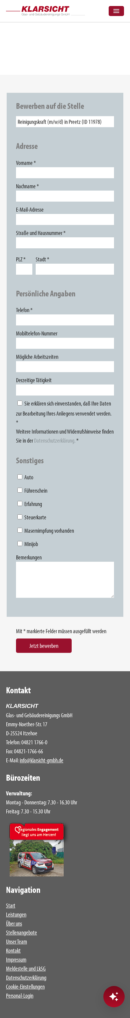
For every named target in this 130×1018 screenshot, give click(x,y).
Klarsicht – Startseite (45, 11)
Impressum (16, 959)
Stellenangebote (21, 932)
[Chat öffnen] (114, 996)
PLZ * (21, 259)
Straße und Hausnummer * (41, 233)
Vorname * (26, 163)
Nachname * (27, 186)
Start (10, 905)
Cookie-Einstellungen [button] (25, 986)
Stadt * (42, 259)
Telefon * (24, 310)
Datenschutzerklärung (26, 977)
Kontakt (13, 950)
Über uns (14, 923)
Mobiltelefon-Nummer (36, 333)
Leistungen (16, 914)
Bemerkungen (29, 557)
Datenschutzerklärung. (54, 440)
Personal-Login (19, 995)
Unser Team (16, 941)
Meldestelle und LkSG (26, 968)
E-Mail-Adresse (30, 209)
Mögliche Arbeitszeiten (37, 356)
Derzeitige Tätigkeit (34, 380)
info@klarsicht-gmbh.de (41, 760)
